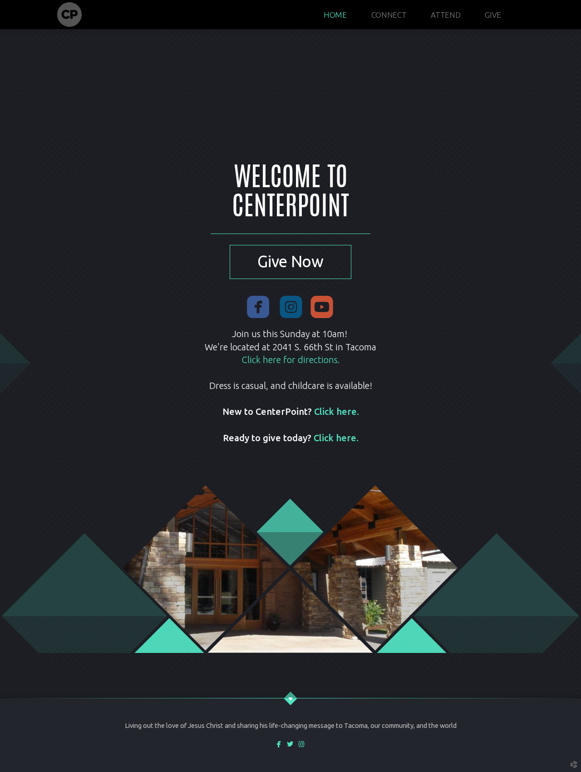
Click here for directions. (290, 359)
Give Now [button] (290, 261)
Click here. (336, 411)
